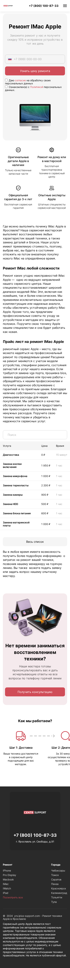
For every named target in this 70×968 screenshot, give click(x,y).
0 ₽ (43, 454)
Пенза (55, 883)
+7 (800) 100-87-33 (44, 6)
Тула (54, 901)
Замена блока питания (17, 513)
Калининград (59, 892)
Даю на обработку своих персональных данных (28, 82)
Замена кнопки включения (12, 465)
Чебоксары (58, 870)
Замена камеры (13, 494)
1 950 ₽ (45, 465)
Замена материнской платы (16, 524)
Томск (55, 875)
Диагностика (11, 454)
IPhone (7, 870)
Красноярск (58, 888)
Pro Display (9, 875)
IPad (5, 892)
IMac (6, 883)
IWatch (7, 888)
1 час (59, 465)
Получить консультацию (35, 692)
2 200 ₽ (45, 485)
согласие (20, 80)
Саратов (56, 879)
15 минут (61, 454)
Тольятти (56, 897)
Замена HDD (10, 503)
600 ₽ (44, 513)
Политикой (36, 86)
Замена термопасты (16, 485)
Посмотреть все (13, 897)
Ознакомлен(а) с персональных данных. (33, 88)
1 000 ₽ (45, 476)
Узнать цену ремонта (35, 71)
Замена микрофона (15, 476)
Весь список (35, 541)
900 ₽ (44, 494)
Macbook (8, 879)
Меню (65, 6)
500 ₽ (44, 503)
